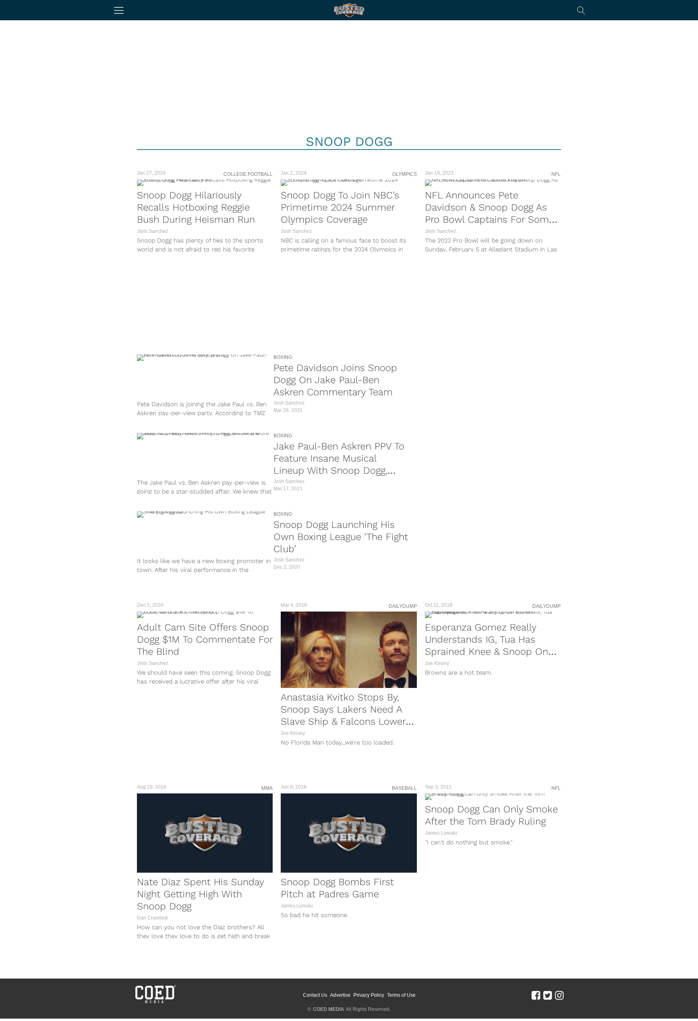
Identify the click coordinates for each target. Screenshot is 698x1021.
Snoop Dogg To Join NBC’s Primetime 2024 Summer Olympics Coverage (340, 207)
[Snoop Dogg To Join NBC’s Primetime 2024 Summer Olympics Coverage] (348, 182)
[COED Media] (155, 1002)
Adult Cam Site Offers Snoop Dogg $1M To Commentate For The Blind (205, 639)
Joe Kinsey (293, 733)
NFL (556, 174)
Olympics (404, 174)
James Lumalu (297, 906)
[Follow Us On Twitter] (547, 995)
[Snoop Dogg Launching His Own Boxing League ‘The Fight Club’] (203, 514)
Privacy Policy (368, 995)
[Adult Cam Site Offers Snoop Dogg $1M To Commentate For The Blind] (205, 615)
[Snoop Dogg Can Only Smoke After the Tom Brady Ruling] (493, 796)
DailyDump (403, 606)
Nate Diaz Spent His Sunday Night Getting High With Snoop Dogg (200, 894)
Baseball (404, 788)
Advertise (340, 995)
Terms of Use (401, 995)
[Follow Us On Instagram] (559, 995)
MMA (267, 788)
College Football (248, 174)
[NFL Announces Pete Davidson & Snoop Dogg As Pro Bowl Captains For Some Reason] (493, 182)
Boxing (282, 357)
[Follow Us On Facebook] (536, 995)
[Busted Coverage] (349, 10)
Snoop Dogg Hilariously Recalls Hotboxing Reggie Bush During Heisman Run (196, 207)
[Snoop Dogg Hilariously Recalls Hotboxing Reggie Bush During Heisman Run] (205, 182)
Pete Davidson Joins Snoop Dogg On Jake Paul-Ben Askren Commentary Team (335, 380)
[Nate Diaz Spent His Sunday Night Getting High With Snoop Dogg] (205, 833)
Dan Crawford (152, 918)
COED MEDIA (328, 1009)
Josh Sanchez (152, 231)
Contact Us (315, 995)
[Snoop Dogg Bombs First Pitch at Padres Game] (348, 833)
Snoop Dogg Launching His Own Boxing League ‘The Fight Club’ (340, 537)
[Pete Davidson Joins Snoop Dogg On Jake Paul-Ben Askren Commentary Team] (203, 357)
